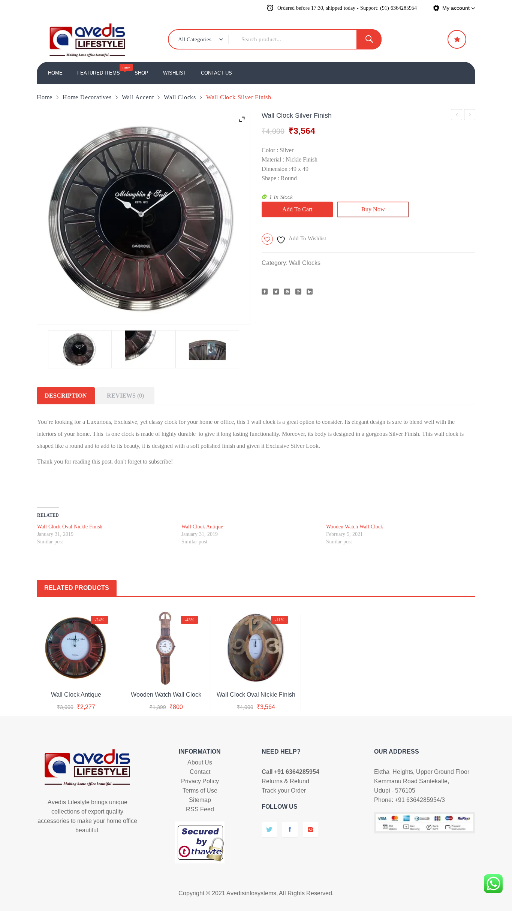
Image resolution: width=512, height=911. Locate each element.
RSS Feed (200, 809)
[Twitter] (276, 292)
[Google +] (298, 292)
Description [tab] (66, 395)
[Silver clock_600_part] (143, 349)
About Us (199, 762)
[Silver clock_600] (79, 349)
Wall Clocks (180, 97)
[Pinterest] (287, 292)
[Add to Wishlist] (74, 674)
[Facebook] (265, 292)
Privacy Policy (200, 781)
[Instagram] (310, 829)
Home (44, 97)
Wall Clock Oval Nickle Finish (469, 116)
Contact (200, 772)
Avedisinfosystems (251, 893)
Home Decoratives (87, 97)
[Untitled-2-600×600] (207, 349)
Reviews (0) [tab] (125, 395)
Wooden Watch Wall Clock (354, 527)
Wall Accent (138, 97)
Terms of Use (200, 790)
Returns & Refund (285, 781)
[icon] (457, 39)
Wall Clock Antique (456, 116)
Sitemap (200, 800)
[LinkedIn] (310, 292)
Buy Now (373, 209)
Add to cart (297, 209)
